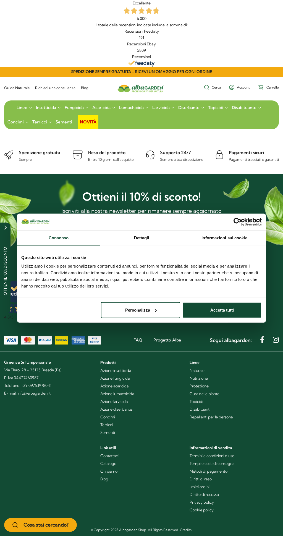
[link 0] (237, 221)
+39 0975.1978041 (36, 385)
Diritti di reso (201, 479)
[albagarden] (141, 84)
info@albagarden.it (34, 393)
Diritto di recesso (204, 494)
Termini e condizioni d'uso (212, 455)
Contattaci (109, 455)
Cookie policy (202, 509)
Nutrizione (199, 378)
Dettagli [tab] (141, 237)
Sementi (107, 432)
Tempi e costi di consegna (212, 463)
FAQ (137, 340)
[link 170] (262, 339)
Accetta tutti (222, 310)
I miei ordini (199, 486)
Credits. (186, 530)
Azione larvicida (114, 401)
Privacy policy (202, 502)
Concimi (107, 417)
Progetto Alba (167, 340)
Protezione (199, 386)
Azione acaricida (114, 386)
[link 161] (76, 119)
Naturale (197, 370)
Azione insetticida (115, 370)
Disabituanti (200, 409)
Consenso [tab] (59, 237)
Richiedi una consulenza (55, 88)
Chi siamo (108, 471)
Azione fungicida (115, 378)
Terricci (106, 424)
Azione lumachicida (117, 393)
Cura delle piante (204, 393)
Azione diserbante (116, 409)
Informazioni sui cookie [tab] (224, 237)
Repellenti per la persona (211, 417)
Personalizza (137, 310)
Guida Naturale (17, 88)
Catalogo (108, 463)
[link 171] (276, 339)
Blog (84, 88)
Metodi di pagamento (208, 471)
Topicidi (196, 401)
